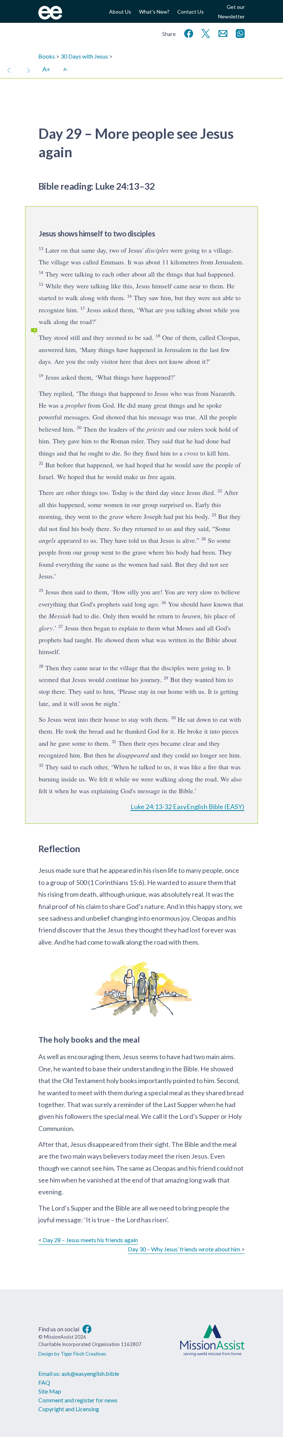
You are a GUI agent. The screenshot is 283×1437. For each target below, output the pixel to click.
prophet (75, 405)
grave (116, 516)
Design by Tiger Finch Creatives (72, 1354)
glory (46, 627)
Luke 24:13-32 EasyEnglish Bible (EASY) (187, 806)
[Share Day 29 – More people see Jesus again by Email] (221, 32)
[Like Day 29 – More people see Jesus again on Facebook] (187, 32)
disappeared (132, 755)
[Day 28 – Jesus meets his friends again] (9, 69)
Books (46, 56)
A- (65, 69)
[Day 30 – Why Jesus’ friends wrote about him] (28, 69)
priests (155, 429)
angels (47, 540)
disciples (156, 250)
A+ (46, 69)
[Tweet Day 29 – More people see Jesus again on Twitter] (204, 32)
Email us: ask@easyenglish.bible (78, 1373)
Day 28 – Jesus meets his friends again (90, 1239)
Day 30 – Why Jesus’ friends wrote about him (184, 1248)
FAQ (44, 1382)
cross (191, 453)
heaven (191, 615)
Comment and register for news (78, 1399)
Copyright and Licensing (68, 1408)
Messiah (60, 615)
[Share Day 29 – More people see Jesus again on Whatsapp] (239, 32)
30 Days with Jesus (84, 56)
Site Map (49, 1391)
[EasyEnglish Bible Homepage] (50, 17)
